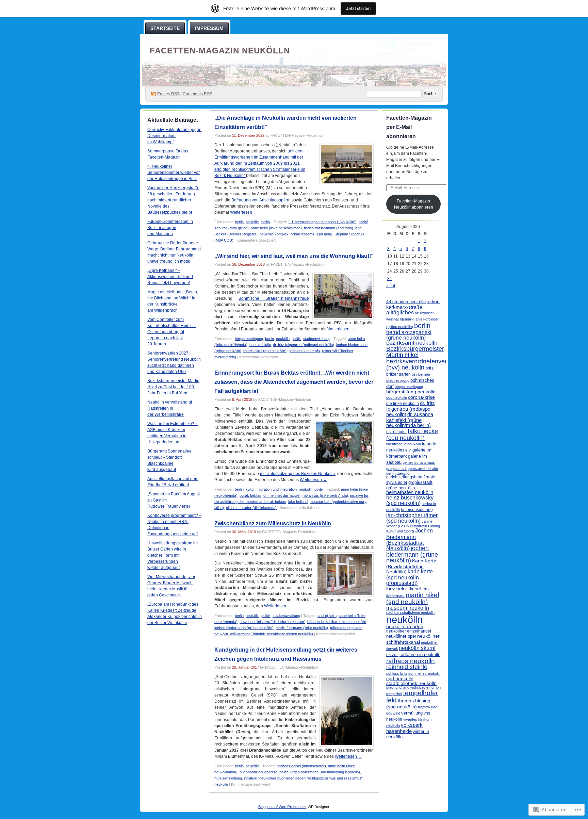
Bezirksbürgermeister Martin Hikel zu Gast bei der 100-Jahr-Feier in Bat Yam (173, 386)
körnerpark (395, 596)
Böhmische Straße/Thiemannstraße (274, 298)
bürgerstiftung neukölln (411, 391)
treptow (424, 707)
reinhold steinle (406, 667)
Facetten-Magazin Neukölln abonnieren (413, 204)
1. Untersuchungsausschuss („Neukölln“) (322, 222)
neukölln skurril (417, 648)
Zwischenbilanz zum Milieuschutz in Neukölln (272, 523)
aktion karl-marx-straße (413, 304)
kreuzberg (419, 589)
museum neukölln (407, 608)
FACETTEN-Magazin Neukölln (220, 50)
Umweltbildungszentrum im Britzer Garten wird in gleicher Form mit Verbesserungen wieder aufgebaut (172, 555)
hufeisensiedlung (228, 778)
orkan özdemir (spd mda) (311, 234)
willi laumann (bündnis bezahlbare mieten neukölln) (271, 634)
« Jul (390, 285)
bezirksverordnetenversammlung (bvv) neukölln (430, 364)
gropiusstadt (420, 482)
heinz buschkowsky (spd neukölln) (410, 500)
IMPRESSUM (209, 28)
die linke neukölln (402, 403)
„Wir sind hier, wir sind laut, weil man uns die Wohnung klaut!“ (294, 256)
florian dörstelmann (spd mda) (328, 228)
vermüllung (412, 713)
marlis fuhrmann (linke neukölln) (302, 628)
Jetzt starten (358, 8)
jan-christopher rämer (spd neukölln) (412, 518)
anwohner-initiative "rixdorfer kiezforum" (272, 622)
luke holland (298, 501)
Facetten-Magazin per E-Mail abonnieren (409, 127)
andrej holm (327, 615)
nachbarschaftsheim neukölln (410, 612)
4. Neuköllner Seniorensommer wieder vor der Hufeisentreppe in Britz (173, 172)
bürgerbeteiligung (249, 339)
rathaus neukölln (410, 661)
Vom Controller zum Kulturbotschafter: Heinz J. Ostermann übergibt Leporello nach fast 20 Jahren (171, 331)
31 (389, 278)
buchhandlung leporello (258, 772)
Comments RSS (197, 94)
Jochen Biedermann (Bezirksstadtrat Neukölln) (409, 539)
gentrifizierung (397, 473)
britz (429, 368)
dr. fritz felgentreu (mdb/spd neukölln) (303, 345)
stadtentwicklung (316, 339)
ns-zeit (392, 655)
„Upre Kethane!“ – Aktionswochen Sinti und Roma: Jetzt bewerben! (170, 276)
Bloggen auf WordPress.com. (282, 807)
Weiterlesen (243, 212)
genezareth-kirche (423, 468)
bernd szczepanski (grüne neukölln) (408, 335)
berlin (239, 222)
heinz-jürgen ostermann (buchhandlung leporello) (319, 772)
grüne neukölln (400, 487)
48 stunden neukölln (406, 301)
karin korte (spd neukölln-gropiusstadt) (409, 577)
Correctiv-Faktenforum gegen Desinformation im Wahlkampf (174, 135)
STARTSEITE (165, 28)
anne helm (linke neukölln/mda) (276, 228)
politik (266, 222)
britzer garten (398, 374)
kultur (250, 489)
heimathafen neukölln (409, 492)
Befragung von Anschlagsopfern (261, 200)
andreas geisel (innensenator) (301, 766)
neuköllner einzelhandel (408, 631)
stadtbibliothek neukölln (411, 683)
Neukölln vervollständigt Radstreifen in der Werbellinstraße (169, 408)
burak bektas (250, 495)
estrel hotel (396, 431)
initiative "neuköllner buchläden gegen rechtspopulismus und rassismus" (303, 778)
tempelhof (394, 694)
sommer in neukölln (424, 673)
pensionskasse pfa (304, 351)
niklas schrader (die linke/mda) (251, 508)
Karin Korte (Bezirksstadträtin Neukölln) (411, 566)
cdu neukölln (396, 397)
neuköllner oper (401, 636)
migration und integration (277, 489)
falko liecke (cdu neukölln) (412, 434)
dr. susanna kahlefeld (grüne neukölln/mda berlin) (409, 419)
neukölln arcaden (404, 626)
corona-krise (421, 397)
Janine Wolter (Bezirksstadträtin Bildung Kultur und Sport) (413, 526)
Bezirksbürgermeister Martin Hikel (415, 351)
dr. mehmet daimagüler (281, 495)
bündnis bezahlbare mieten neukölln (336, 622)
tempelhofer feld (412, 696)
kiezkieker (397, 588)
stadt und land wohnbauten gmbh (413, 687)
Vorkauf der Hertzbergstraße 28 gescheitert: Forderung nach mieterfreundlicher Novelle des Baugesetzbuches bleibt (173, 200)
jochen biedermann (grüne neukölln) (244, 628)
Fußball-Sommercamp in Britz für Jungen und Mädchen (170, 227)
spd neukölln (399, 678)
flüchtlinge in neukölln (403, 444)
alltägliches (400, 312)
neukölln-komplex (274, 234)
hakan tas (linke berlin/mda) (325, 495)
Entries (168, 94)
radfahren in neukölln (419, 654)
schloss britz (396, 673)
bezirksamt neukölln (411, 343)
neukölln (252, 222)
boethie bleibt (260, 345)
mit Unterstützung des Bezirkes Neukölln (297, 473)
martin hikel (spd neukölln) (265, 351)
